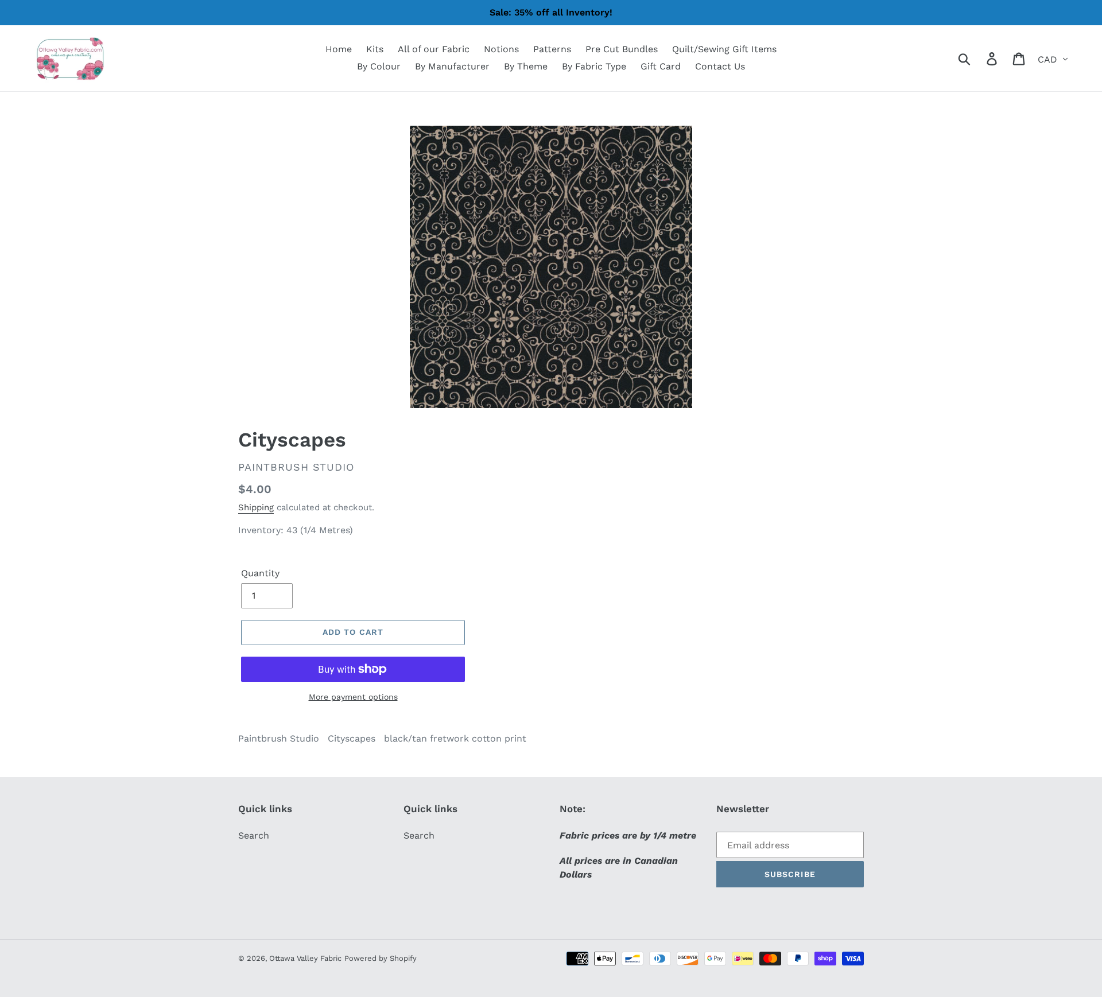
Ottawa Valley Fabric (305, 958)
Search (253, 835)
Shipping (256, 507)
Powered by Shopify (380, 958)
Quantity (260, 573)
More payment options (353, 696)
